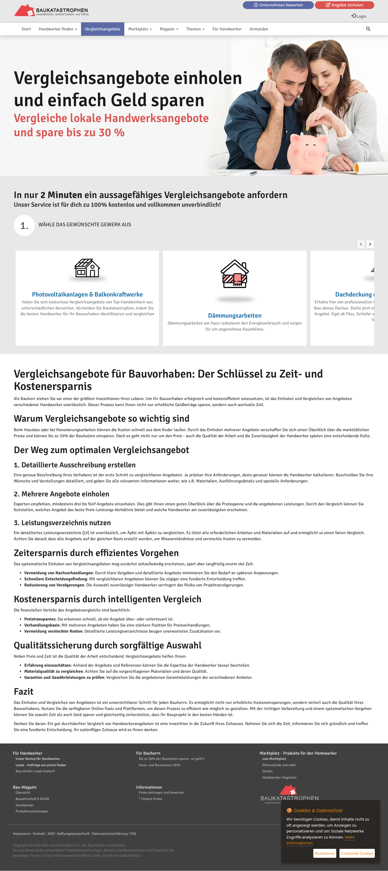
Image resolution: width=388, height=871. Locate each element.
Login (361, 16)
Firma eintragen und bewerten (161, 792)
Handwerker (25, 805)
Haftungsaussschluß (73, 833)
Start (26, 29)
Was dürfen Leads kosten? (35, 771)
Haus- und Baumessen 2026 (159, 765)
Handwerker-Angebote (279, 777)
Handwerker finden (56, 29)
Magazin (168, 29)
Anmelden (259, 29)
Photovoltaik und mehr (279, 765)
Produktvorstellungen (32, 811)
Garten (267, 771)
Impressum (21, 833)
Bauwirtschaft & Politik (32, 799)
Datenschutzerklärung (109, 833)
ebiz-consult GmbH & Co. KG (64, 845)
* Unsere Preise (150, 799)
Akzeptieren (325, 853)
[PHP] (51, 10)
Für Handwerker (227, 29)
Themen (194, 29)
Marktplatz (138, 29)
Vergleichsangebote (102, 29)
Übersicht (23, 792)
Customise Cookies (357, 853)
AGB (51, 833)
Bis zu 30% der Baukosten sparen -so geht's (172, 759)
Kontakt (39, 833)
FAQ (133, 833)
